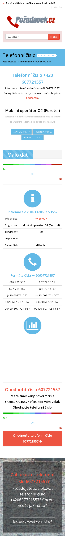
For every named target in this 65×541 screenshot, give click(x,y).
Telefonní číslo (25, 61)
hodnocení (32, 98)
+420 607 (41, 218)
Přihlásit (58, 7)
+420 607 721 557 (43, 131)
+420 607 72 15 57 (32, 137)
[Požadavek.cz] (32, 21)
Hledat (53, 36)
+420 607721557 (21, 131)
